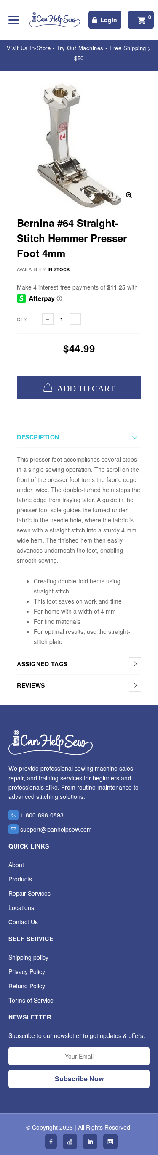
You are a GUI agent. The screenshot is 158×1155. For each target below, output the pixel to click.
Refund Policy (26, 986)
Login (108, 20)
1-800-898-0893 (42, 815)
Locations (21, 907)
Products (20, 879)
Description (38, 437)
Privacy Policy (26, 971)
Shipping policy (28, 957)
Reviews (31, 685)
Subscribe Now (79, 1078)
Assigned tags (42, 664)
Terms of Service (31, 1000)
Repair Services (29, 893)
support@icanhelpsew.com (56, 829)
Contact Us (23, 922)
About (16, 864)
